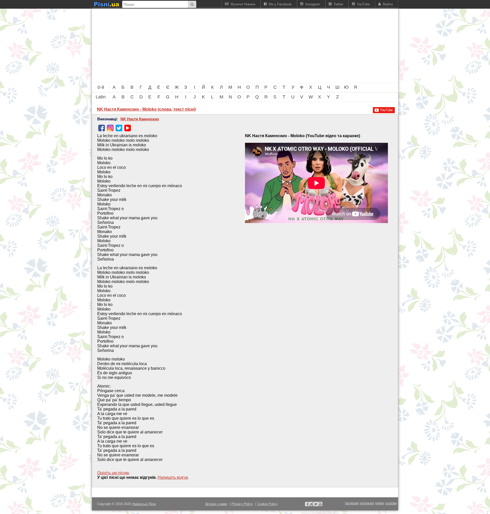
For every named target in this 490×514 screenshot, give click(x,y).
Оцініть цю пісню (113, 473)
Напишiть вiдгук (173, 477)
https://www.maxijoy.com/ (320, 512)
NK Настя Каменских (139, 119)
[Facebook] (101, 128)
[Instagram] (110, 128)
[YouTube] (127, 128)
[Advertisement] (217, 45)
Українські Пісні (144, 504)
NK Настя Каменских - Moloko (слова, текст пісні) (146, 109)
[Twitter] (119, 128)
